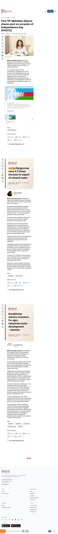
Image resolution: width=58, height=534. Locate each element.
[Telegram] (15, 519)
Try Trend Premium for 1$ (16, 144)
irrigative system (12, 426)
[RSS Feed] (21, 519)
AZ (52, 531)
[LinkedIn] (18, 519)
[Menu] (55, 11)
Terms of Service (33, 505)
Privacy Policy (33, 507)
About (31, 491)
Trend (8, 70)
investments (26, 423)
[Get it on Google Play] (16, 525)
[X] (9, 519)
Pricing (3, 505)
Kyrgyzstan (10, 275)
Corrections (32, 499)
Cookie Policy (33, 511)
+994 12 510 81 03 (5, 482)
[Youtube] (12, 519)
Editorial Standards (34, 497)
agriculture (10, 423)
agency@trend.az (5, 484)
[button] (2, 37)
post (26, 63)
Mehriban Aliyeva (12, 130)
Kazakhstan (18, 423)
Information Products (6, 507)
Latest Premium (5, 493)
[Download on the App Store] (6, 525)
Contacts (32, 495)
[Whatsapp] (3, 519)
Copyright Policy (33, 509)
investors (20, 426)
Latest (3, 491)
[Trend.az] (6, 11)
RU (55, 531)
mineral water (19, 275)
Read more (16, 194)
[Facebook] (6, 519)
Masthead (32, 493)
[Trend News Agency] (6, 471)
